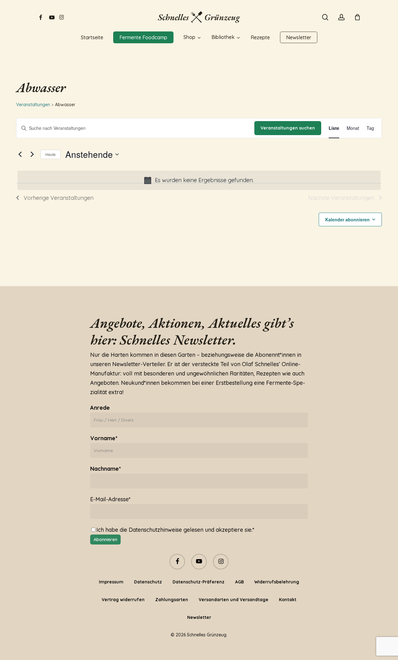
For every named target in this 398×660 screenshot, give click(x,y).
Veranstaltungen (33, 104)
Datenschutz (148, 582)
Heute (50, 154)
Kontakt (287, 599)
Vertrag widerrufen (123, 599)
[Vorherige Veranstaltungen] (20, 154)
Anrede (100, 407)
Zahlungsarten (171, 599)
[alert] (199, 180)
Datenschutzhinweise (155, 529)
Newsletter (199, 617)
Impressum (111, 582)
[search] (325, 17)
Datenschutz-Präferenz (198, 582)
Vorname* (104, 438)
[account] (341, 17)
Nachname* (105, 468)
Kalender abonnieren (347, 219)
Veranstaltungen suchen (288, 128)
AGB (239, 582)
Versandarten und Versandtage (233, 599)
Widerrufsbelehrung (276, 582)
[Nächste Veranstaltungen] (32, 154)
